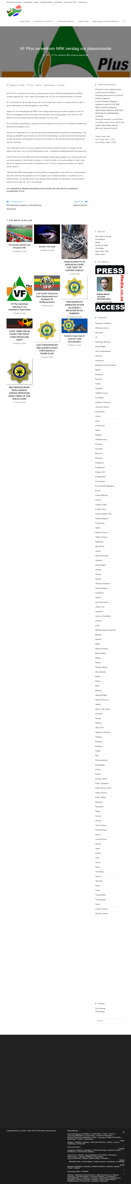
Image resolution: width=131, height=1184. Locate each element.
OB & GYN (99, 728)
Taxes (97, 867)
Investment (99, 593)
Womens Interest (101, 914)
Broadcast (99, 374)
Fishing (95, 1179)
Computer (85, 1171)
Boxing (116, 1166)
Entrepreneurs (100, 477)
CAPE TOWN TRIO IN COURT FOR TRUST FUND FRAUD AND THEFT (19, 335)
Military (98, 658)
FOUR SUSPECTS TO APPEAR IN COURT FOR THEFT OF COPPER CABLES (74, 266)
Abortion (70, 1142)
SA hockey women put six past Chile (19, 246)
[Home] (43, 55)
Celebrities (99, 388)
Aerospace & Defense (103, 323)
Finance (98, 500)
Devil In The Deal (47, 247)
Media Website (72, 1131)
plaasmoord (72, 188)
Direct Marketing (73, 1178)
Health (97, 528)
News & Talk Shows (102, 709)
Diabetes (98, 435)
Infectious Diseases (102, 584)
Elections (98, 453)
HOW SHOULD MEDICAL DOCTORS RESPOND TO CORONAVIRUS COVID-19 (109, 113)
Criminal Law (100, 426)
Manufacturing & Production (105, 630)
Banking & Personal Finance (105, 365)
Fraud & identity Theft (103, 514)
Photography (100, 765)
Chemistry (104, 1158)
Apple (78, 1171)
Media (36, 2)
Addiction (78, 1142)
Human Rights (100, 565)
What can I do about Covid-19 (106, 128)
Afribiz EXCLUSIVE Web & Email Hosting (41, 1131)
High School (99, 546)
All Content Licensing (14, 2)
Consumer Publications (104, 1135)
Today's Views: (101, 136)
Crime (38, 85)
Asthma (109, 1142)
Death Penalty (110, 1179)
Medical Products (101, 649)
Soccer (98, 834)
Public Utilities (100, 797)
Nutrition (98, 723)
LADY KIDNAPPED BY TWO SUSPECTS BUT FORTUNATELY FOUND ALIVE (47, 349)
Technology (99, 872)
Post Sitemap (100, 1008)
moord (42, 188)
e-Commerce (85, 1178)
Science (98, 816)
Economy (98, 444)
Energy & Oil (100, 472)
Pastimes (98, 742)
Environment (100, 481)
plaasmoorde (12, 191)
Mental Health (100, 653)
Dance (97, 430)
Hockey (98, 551)
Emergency (99, 463)
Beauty (98, 370)
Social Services (101, 839)
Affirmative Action (101, 328)
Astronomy (77, 1158)
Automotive (99, 361)
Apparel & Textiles (114, 1150)
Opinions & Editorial (102, 732)
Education (99, 449)
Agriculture (99, 333)
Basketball (79, 1166)
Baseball (70, 1166)
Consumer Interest (102, 407)
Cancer (98, 384)
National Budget (101, 695)
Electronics (104, 1181)
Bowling (110, 1166)
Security (98, 821)
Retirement (99, 807)
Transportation (100, 895)
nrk (54, 188)
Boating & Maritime (98, 1166)
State (97, 858)
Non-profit (98, 714)
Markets (98, 639)
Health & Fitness (101, 532)
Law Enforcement (101, 602)
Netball (97, 704)
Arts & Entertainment (103, 351)
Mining (97, 663)
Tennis (97, 886)
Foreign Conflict (101, 505)
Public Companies (102, 783)
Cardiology (71, 1144)
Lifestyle (98, 621)
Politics (98, 769)
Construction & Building (85, 1152)
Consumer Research (97, 1176)
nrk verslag (61, 188)
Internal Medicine (101, 588)
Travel (97, 904)
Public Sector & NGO (103, 788)
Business (98, 379)
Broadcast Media (46, 2)
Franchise (87, 1179)
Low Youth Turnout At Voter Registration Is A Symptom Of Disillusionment (47, 297)
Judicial (98, 597)
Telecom (98, 876)
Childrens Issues (101, 393)
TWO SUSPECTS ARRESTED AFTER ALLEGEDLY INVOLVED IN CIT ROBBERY (74, 308)
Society (61, 85)
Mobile (97, 677)
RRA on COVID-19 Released (105, 107)
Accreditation (27, 2)
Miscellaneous (100, 672)
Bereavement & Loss (104, 1175)
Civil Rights (99, 398)
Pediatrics (99, 746)
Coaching (70, 1176)
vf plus (21, 191)
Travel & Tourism (101, 909)
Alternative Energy (100, 1150)
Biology (85, 1158)
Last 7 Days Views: (102, 139)
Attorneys (98, 356)
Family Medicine (101, 495)
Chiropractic (81, 1144)
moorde (48, 188)
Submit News (83, 2)
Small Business (101, 830)
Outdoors (98, 737)
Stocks (98, 862)
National (98, 690)
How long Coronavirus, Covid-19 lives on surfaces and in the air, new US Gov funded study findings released (109, 122)
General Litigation (101, 519)
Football (77, 1168)
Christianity (111, 1162)
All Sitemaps (100, 1011)
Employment (100, 467)
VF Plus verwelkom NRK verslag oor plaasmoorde (69, 55)
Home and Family (101, 556)
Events (98, 491)
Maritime (98, 635)
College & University (102, 402)
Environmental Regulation (104, 486)
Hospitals (98, 560)
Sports (97, 849)
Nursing (98, 718)
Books (94, 1137)
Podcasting (98, 1157)
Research (98, 802)
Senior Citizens (101, 825)
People (97, 751)
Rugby (97, 811)
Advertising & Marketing (82, 1137)
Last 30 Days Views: (103, 142)
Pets (97, 756)
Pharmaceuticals (101, 760)
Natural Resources (102, 700)
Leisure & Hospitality (103, 616)
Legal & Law (99, 607)
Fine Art (111, 1134)
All (32, 85)
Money (97, 681)
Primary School (101, 779)
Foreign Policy (100, 509)
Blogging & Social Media (98, 1155)
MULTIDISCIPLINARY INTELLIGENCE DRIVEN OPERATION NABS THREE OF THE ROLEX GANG (19, 393)
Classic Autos (90, 1135)
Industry (98, 579)
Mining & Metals (101, 667)
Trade (97, 890)
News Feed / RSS (70, 2)
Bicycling (87, 1166)
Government (49, 85)
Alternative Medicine (102, 342)
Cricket (98, 416)
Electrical (98, 458)
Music (97, 686)
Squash (98, 853)
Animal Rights (100, 346)
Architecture (71, 1152)
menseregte (16, 188)
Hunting (98, 570)
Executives (71, 1179)
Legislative (99, 611)
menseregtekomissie (30, 188)
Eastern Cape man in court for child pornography (74, 339)
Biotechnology (94, 1158)
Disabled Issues (101, 439)
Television (99, 881)
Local (97, 625)
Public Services (101, 793)
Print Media (58, 2)
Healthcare (99, 542)
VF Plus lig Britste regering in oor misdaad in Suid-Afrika (19, 307)
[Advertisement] (109, 187)
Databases (95, 1181)
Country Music (96, 1134)
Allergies (86, 1142)
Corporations (100, 412)
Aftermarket (80, 1135)
